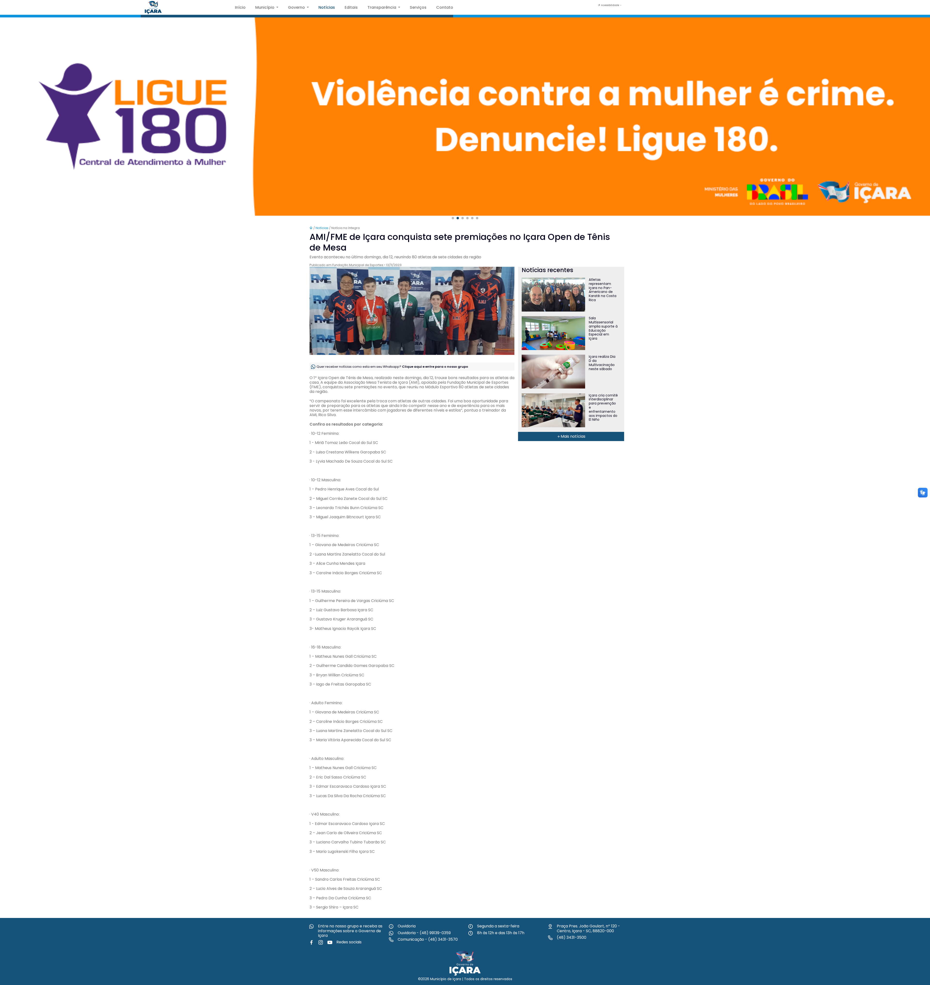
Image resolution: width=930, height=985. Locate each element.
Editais (351, 7)
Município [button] (265, 7)
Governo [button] (297, 7)
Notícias (326, 7)
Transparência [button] (382, 7)
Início (240, 7)
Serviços (418, 7)
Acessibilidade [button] (610, 5)
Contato (444, 7)
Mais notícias (573, 436)
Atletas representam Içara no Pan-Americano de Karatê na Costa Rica (602, 289)
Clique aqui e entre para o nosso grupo (435, 366)
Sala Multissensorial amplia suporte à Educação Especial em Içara (603, 328)
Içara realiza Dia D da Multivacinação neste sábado (602, 362)
